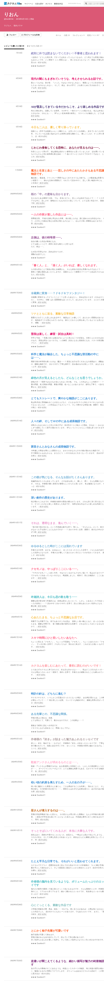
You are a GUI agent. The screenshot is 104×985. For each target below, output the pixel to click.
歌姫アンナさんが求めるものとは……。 (55, 762)
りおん (11, 14)
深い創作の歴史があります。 (48, 497)
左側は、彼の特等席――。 (47, 237)
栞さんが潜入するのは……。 (48, 810)
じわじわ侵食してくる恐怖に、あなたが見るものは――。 (66, 147)
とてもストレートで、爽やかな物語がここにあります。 (65, 398)
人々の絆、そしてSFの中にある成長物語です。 (59, 421)
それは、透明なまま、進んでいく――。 (55, 523)
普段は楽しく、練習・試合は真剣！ (52, 333)
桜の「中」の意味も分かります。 (51, 194)
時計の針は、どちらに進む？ (48, 693)
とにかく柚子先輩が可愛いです (50, 930)
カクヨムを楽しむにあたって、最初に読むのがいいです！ (66, 665)
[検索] (86, 3)
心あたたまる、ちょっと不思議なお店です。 (58, 617)
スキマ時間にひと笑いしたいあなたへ (54, 637)
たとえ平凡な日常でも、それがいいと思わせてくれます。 (66, 861)
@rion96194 (8, 19)
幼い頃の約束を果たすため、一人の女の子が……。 (62, 782)
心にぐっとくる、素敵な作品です (51, 905)
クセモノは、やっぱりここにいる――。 (55, 568)
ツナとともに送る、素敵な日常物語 (52, 313)
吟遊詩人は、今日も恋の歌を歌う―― (54, 596)
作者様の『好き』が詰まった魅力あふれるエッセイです (65, 739)
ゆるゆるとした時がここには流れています (56, 546)
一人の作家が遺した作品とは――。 (52, 214)
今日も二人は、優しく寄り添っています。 (56, 127)
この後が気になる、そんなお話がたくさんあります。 (63, 477)
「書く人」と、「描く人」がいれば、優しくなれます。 (65, 265)
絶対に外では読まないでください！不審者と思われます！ (66, 53)
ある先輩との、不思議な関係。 (50, 713)
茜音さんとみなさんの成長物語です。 (54, 446)
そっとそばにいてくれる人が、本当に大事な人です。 (63, 830)
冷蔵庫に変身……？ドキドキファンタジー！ (58, 293)
